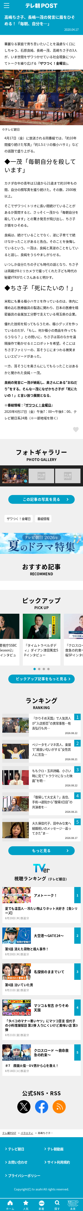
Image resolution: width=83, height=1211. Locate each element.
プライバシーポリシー (24, 1175)
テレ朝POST (42, 5)
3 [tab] (44, 669)
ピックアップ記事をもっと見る (41, 678)
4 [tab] (48, 669)
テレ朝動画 (55, 1148)
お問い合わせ (17, 1162)
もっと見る (41, 850)
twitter (23, 1107)
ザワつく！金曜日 (38, 405)
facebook (41, 1107)
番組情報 (43, 518)
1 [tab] (34, 669)
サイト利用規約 (58, 1162)
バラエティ (27, 1133)
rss (59, 1107)
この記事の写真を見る (41, 499)
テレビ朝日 (16, 1148)
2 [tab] (39, 669)
